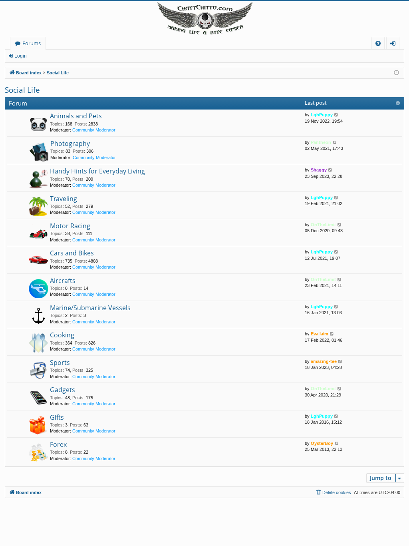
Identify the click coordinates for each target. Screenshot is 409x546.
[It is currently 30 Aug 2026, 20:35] (396, 73)
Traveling (63, 198)
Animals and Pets (76, 116)
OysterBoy (322, 443)
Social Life (22, 90)
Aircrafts (62, 280)
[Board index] (204, 19)
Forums (31, 43)
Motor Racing (70, 225)
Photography (70, 143)
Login (20, 56)
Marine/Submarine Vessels (90, 307)
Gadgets (62, 389)
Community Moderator (93, 130)
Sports (60, 362)
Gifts (57, 417)
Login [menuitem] (394, 45)
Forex (58, 444)
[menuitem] (378, 43)
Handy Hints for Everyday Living (97, 171)
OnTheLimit (323, 224)
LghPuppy (322, 114)
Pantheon (321, 142)
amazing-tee (324, 361)
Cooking (62, 335)
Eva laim (319, 333)
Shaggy (319, 169)
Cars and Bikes (72, 253)
